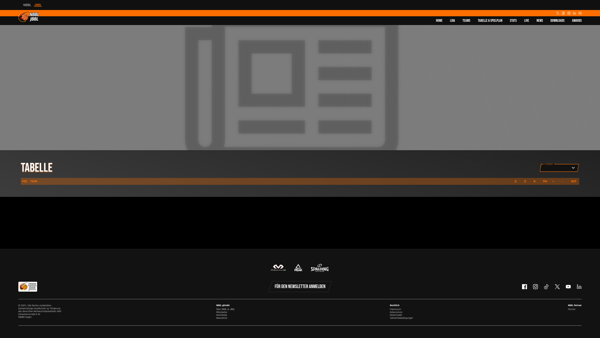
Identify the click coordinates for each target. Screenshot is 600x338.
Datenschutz (396, 312)
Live (526, 20)
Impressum (395, 309)
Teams (466, 20)
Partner (571, 309)
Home (439, 20)
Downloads (557, 20)
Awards (577, 20)
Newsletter (221, 318)
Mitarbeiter (221, 312)
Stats (513, 20)
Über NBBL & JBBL (225, 309)
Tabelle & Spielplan (490, 20)
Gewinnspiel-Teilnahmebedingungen (401, 316)
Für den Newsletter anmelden (300, 287)
